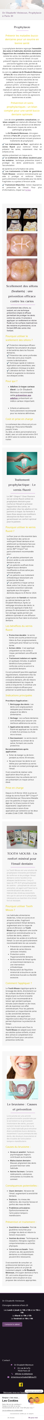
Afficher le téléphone (24, 1374)
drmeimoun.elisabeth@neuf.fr (24, 1377)
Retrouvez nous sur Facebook (15, 1392)
